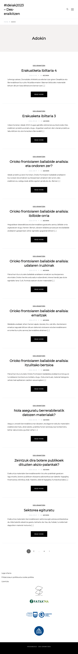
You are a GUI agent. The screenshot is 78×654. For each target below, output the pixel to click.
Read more (39, 94)
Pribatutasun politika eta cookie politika (18, 577)
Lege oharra (6, 573)
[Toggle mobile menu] (72, 9)
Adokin (46, 75)
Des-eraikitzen (39, 65)
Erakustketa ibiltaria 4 (39, 70)
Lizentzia (5, 581)
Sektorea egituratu (39, 510)
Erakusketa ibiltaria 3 (39, 116)
